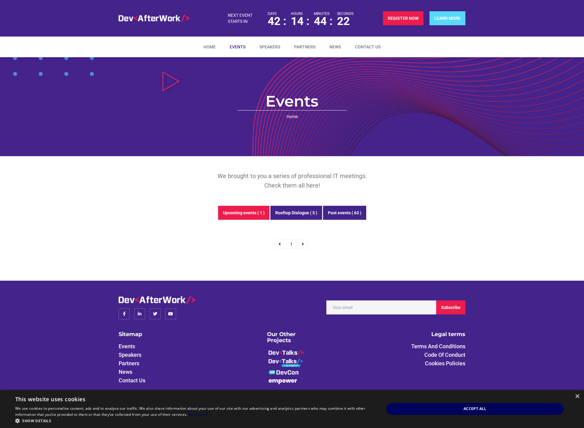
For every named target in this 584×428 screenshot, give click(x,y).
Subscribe (451, 307)
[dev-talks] (286, 352)
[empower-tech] (282, 381)
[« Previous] (279, 244)
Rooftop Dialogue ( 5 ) (296, 212)
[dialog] (292, 409)
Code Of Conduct (444, 355)
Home (209, 46)
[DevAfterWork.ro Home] (154, 18)
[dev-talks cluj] (285, 362)
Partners (304, 46)
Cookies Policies (445, 363)
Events (237, 46)
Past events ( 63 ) (344, 212)
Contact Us (368, 46)
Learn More (447, 18)
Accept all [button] (475, 408)
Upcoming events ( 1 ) (244, 212)
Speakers (269, 46)
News (335, 46)
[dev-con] (284, 372)
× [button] (577, 396)
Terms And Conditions (438, 346)
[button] (194, 420)
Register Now (403, 18)
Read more (198, 414)
